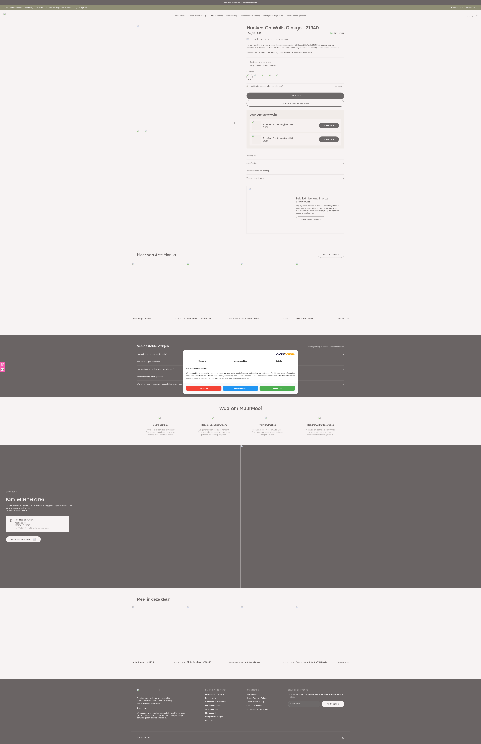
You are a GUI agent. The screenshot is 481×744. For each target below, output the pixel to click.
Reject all (204, 388)
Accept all (277, 388)
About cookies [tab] (240, 361)
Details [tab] (279, 361)
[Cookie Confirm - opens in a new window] (285, 354)
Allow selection (240, 388)
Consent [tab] (202, 361)
